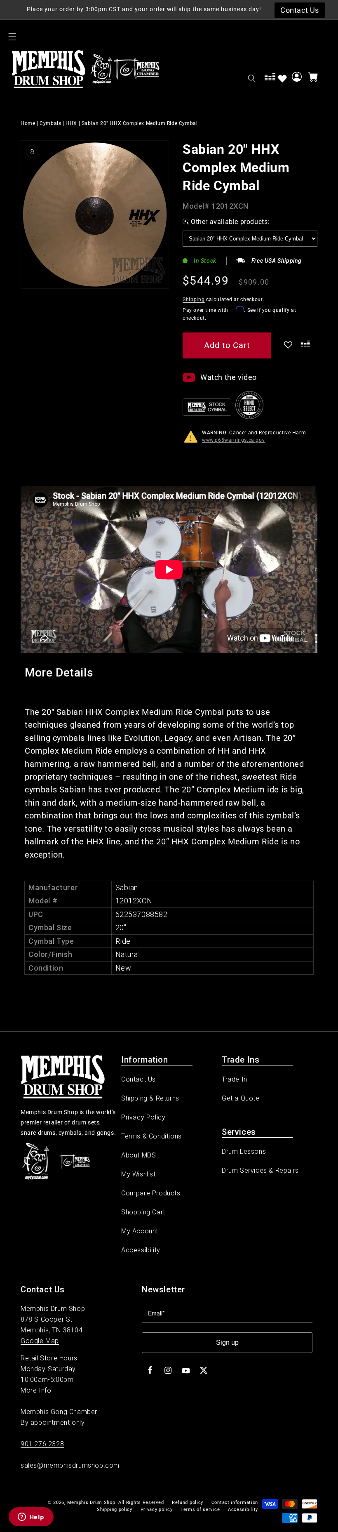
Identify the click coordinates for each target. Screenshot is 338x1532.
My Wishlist (138, 1174)
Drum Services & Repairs (260, 1170)
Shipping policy (114, 1509)
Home (28, 123)
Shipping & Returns (150, 1098)
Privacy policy (157, 1509)
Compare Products (151, 1193)
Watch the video (228, 377)
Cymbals (50, 123)
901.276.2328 (42, 1444)
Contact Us (138, 1079)
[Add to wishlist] (282, 78)
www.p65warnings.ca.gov (233, 440)
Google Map (40, 1341)
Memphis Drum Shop (91, 1502)
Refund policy (187, 1502)
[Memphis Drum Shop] (101, 71)
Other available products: (230, 221)
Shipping (194, 299)
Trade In (234, 1079)
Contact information (234, 1502)
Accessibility (140, 1250)
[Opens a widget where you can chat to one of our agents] (31, 1517)
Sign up (227, 1342)
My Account (139, 1231)
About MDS (138, 1155)
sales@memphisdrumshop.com (70, 1465)
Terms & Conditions (151, 1136)
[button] (12, 37)
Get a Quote (241, 1098)
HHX (71, 123)
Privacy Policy (143, 1117)
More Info (36, 1390)
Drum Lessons (244, 1151)
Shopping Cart (143, 1212)
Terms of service (200, 1509)
